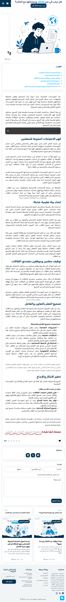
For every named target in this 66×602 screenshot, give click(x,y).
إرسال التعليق (56, 501)
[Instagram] (57, 593)
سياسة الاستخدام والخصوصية (26, 581)
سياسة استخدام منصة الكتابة (25, 577)
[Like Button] (60, 441)
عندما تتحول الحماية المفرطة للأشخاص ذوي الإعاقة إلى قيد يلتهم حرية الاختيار (18, 544)
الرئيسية (45, 573)
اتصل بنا (45, 585)
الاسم (58, 469)
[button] (8, 131)
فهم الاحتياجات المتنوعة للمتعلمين (49, 72)
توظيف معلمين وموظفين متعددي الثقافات (47, 78)
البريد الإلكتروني (36, 469)
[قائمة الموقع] (3, 3)
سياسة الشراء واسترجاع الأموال (27, 585)
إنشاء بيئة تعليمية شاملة (52, 75)
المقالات (45, 578)
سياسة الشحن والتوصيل (28, 573)
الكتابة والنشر (56, 521)
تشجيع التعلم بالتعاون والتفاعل (50, 81)
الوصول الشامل (24, 521)
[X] (60, 593)
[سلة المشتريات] (7, 3)
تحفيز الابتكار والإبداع (53, 84)
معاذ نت (45, 583)
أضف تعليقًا (57, 480)
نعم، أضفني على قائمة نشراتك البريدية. (48, 474)
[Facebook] (63, 593)
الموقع (19, 469)
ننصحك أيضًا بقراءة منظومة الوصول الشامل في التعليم (41, 86)
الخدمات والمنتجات (42, 580)
